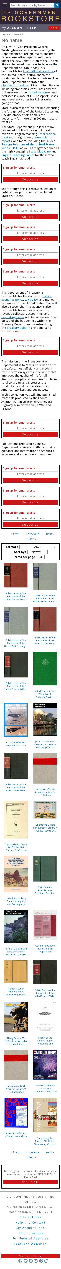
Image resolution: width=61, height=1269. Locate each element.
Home (4, 34)
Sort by (19, 552)
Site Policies (30, 1217)
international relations (38, 71)
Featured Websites (30, 1244)
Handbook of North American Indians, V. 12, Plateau (45, 792)
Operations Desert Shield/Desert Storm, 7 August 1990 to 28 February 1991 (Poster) (45, 827)
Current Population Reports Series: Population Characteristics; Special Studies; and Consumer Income (45, 948)
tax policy (31, 299)
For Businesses (31, 1233)
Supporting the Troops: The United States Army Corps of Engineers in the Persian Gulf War (45, 1141)
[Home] (30, 20)
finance (46, 296)
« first (15, 534)
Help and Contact (30, 1222)
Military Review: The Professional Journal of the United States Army (16, 1041)
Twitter (26, 1261)
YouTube (36, 1261)
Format (11, 547)
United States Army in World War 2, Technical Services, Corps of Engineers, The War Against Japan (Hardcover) (45, 694)
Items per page (25, 557)
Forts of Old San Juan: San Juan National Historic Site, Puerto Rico (16, 951)
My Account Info (30, 1228)
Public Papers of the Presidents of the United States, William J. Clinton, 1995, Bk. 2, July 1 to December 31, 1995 (45, 993)
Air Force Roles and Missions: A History (16, 744)
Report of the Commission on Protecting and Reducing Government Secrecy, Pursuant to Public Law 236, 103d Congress (45, 1040)
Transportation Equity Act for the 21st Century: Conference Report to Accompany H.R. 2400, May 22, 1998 (16, 847)
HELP (31, 28)
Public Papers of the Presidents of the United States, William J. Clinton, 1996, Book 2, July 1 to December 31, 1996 (16, 787)
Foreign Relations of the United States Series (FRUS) (27, 146)
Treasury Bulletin (18, 328)
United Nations (38, 92)
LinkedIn (46, 1261)
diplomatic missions (15, 85)
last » (32, 539)
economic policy (12, 299)
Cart (54, 28)
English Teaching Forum (17, 155)
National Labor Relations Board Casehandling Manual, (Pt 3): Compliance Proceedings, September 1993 (16, 991)
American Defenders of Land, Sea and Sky (16, 1135)
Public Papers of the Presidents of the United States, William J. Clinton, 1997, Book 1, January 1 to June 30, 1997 (16, 686)
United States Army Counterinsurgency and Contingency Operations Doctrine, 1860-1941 (16, 901)
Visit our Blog (30, 1256)
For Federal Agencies (30, 1238)
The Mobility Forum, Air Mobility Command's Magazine (45, 1088)
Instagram (31, 1261)
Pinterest (41, 1261)
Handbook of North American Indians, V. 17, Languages (16, 1088)
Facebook (20, 1261)
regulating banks (12, 317)
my (12, 28)
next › (50, 534)
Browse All (17, 34)
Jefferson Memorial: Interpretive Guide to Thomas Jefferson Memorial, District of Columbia (45, 744)
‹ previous (32, 534)
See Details (30, 1182)
